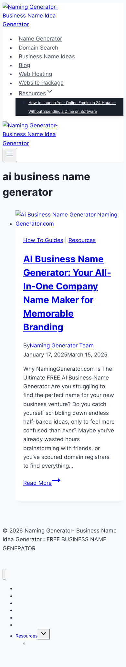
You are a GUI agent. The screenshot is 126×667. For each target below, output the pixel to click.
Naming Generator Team (62, 345)
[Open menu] (10, 155)
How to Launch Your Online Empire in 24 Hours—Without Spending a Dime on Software (72, 107)
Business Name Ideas (47, 56)
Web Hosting (35, 74)
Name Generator (40, 39)
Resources (82, 240)
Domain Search (38, 47)
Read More (41, 483)
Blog (24, 65)
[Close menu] (4, 574)
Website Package (41, 83)
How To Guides (43, 240)
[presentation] (69, 219)
